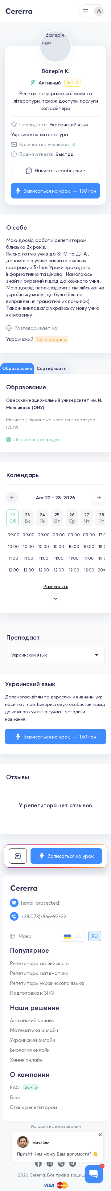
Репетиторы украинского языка (47, 983)
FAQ (15, 1087)
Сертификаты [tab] (52, 368)
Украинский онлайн (32, 1040)
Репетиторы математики (39, 973)
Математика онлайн (34, 1030)
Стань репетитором (33, 1107)
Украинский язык (68, 124)
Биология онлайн (30, 1050)
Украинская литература (39, 134)
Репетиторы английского (39, 963)
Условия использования (56, 1126)
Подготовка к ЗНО (32, 993)
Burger (85, 11)
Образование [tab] (17, 368)
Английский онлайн (32, 1020)
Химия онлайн (26, 1060)
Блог (15, 1097)
